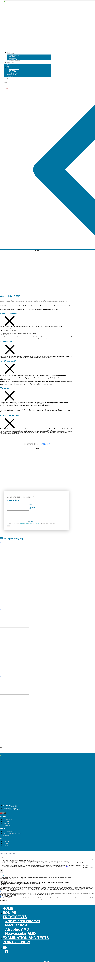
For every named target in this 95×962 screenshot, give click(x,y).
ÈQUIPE (9, 52)
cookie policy (37, 523)
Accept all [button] (91, 867)
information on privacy (25, 523)
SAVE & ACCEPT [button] (4, 900)
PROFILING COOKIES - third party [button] (8, 895)
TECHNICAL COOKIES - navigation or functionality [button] (11, 878)
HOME (8, 51)
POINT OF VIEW (10, 62)
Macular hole (12, 56)
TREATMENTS (10, 53)
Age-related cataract (14, 55)
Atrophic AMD (12, 58)
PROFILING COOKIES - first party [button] (8, 890)
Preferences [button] (85, 867)
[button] (36, 82)
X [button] (92, 859)
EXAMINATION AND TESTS (13, 60)
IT (9, 80)
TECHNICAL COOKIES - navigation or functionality (13, 880)
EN (7, 78)
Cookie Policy (66, 866)
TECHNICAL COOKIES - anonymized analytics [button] (11, 884)
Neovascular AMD (13, 59)
